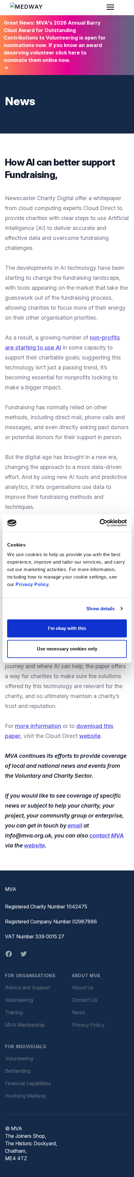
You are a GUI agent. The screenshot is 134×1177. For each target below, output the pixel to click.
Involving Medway (25, 1096)
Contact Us (85, 1000)
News (78, 1012)
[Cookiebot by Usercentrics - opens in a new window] (99, 523)
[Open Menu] (110, 7)
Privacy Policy (32, 584)
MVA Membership (25, 1025)
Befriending (18, 1071)
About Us (82, 987)
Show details (100, 608)
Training (14, 1012)
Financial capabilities (28, 1083)
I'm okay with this (67, 628)
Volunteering (19, 1000)
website (90, 736)
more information (38, 726)
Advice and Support (27, 987)
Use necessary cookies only (67, 648)
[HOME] (29, 7)
